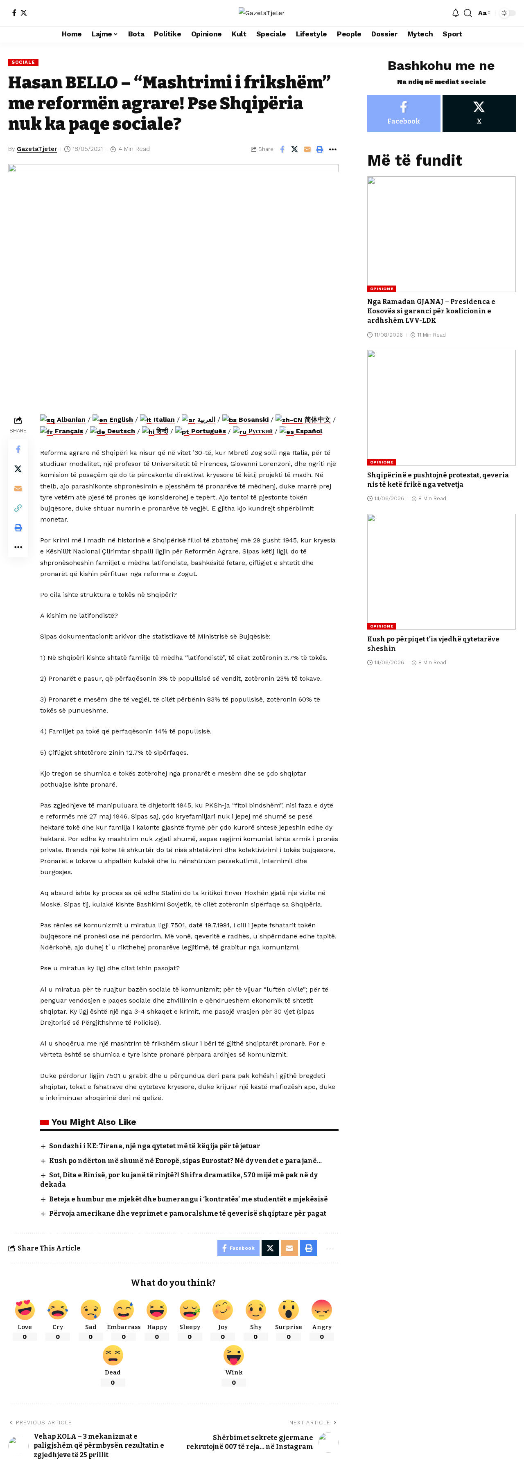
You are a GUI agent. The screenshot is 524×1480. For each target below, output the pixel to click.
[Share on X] (294, 149)
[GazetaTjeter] (262, 12)
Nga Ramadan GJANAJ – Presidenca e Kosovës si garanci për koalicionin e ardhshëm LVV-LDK (431, 311)
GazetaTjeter (37, 149)
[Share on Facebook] (282, 149)
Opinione (382, 288)
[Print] (320, 149)
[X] (23, 12)
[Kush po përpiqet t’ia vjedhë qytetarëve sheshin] (441, 572)
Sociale (23, 62)
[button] (468, 13)
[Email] (307, 149)
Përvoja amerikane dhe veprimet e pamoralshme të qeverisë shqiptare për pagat (187, 1213)
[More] (333, 149)
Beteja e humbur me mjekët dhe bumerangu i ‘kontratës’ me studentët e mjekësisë (188, 1199)
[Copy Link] (18, 508)
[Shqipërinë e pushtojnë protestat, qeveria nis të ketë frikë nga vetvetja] (441, 408)
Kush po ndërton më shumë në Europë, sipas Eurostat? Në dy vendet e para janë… (185, 1161)
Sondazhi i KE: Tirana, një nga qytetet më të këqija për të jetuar (154, 1146)
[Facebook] (14, 12)
